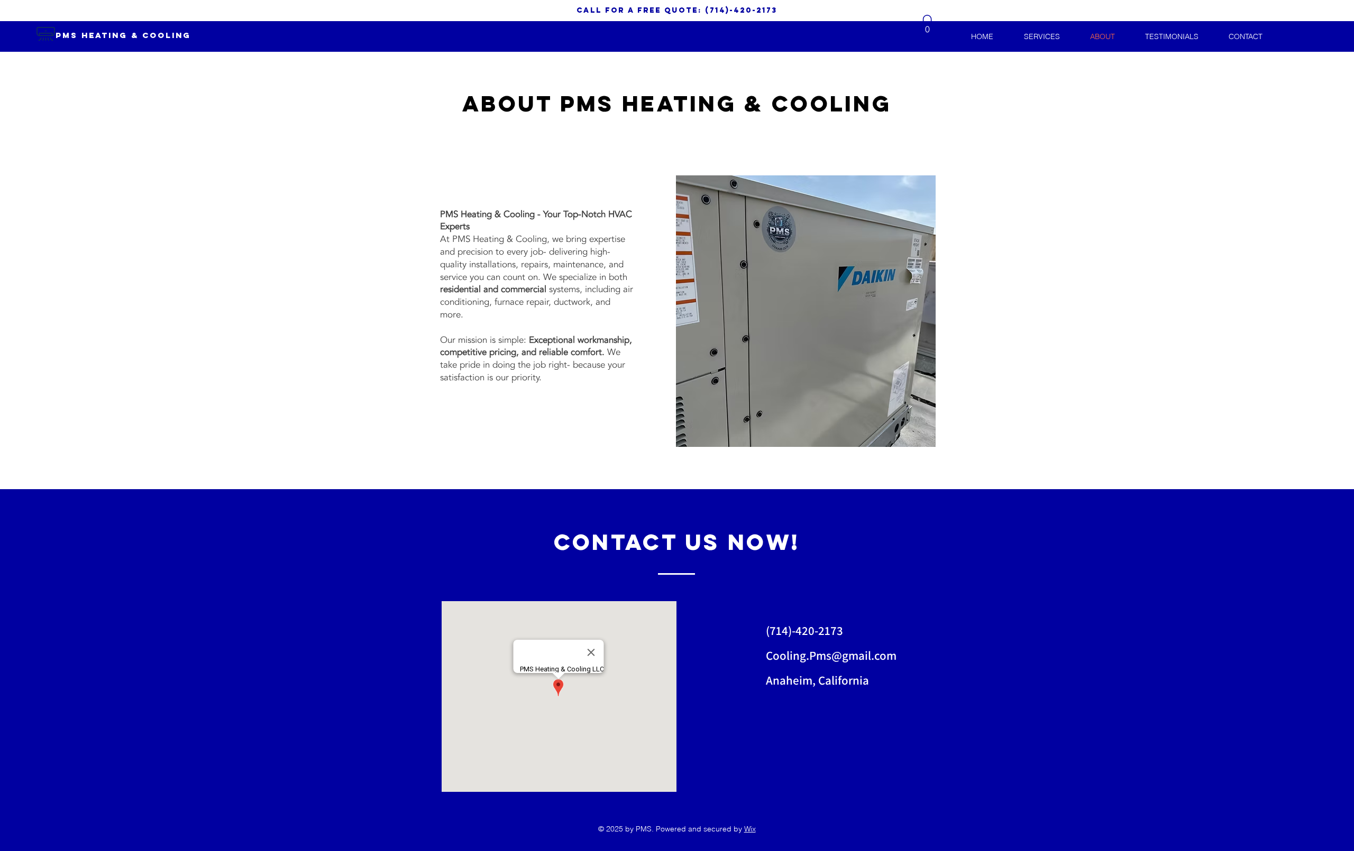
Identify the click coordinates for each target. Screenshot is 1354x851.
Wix (750, 829)
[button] (927, 25)
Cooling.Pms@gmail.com (831, 655)
